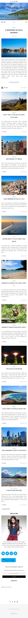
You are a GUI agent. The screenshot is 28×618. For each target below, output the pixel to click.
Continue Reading (14, 82)
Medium (10, 587)
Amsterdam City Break (14, 159)
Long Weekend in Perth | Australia (14, 450)
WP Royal (17, 609)
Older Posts (6, 509)
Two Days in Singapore (14, 369)
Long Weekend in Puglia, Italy (14, 199)
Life (14, 236)
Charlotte (6, 87)
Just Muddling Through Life (14, 9)
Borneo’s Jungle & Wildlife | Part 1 (14, 327)
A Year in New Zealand (14, 490)
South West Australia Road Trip (14, 408)
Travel (14, 27)
